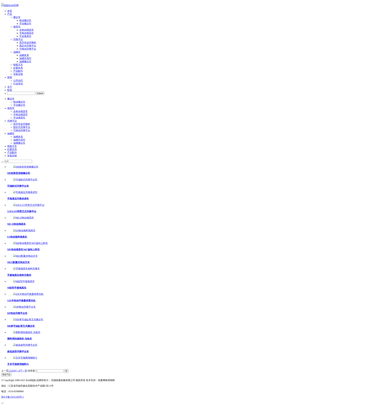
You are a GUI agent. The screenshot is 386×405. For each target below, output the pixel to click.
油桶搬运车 (19, 143)
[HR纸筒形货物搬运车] (25, 167)
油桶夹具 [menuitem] (24, 55)
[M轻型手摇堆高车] (24, 281)
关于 (9, 87)
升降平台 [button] (18, 39)
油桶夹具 (18, 136)
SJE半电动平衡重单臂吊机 (21, 300)
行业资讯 (18, 83)
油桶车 (10, 133)
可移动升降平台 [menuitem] (27, 49)
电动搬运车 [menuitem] (25, 20)
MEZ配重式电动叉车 (18, 262)
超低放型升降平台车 (18, 351)
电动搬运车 (19, 102)
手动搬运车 (19, 105)
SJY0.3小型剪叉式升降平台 (21, 211)
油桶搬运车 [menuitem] (25, 61)
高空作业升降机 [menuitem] (27, 42)
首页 (9, 11)
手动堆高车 (19, 117)
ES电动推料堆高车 (17, 237)
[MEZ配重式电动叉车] (25, 256)
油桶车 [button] (17, 52)
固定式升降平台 (21, 127)
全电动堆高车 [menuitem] (26, 30)
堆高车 (10, 108)
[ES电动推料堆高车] (24, 230)
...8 (18, 370)
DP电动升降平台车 (17, 313)
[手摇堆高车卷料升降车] (26, 268)
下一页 (23, 370)
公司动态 (18, 80)
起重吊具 (18, 68)
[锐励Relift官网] (193, 5)
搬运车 (10, 98)
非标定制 (18, 74)
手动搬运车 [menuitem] (25, 23)
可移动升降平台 (21, 130)
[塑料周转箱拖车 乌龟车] (26, 332)
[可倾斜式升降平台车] (25, 179)
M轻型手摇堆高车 (16, 287)
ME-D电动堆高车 (16, 224)
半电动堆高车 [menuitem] (26, 33)
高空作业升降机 (21, 124)
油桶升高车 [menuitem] (25, 58)
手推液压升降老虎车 (18, 198)
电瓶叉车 (18, 64)
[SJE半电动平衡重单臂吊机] (28, 294)
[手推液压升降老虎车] (25, 192)
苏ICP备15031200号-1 (12, 397)
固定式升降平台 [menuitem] (27, 45)
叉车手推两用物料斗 (18, 364)
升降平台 (12, 121)
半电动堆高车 (20, 114)
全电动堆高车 (20, 111)
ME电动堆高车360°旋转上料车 (23, 249)
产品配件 (18, 71)
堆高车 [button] (17, 26)
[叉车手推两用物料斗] (25, 358)
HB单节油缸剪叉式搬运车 (21, 326)
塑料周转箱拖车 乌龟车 (19, 338)
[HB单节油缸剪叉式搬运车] (28, 319)
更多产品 (6, 374)
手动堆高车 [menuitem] (25, 36)
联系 (9, 90)
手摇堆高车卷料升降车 (19, 275)
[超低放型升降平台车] (25, 345)
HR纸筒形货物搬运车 (18, 173)
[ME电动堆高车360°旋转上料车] (30, 243)
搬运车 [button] (17, 17)
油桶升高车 (19, 140)
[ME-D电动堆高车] (23, 217)
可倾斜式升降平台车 (18, 186)
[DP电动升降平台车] (24, 307)
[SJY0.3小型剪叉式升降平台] (28, 205)
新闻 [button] (9, 77)
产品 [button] (9, 14)
